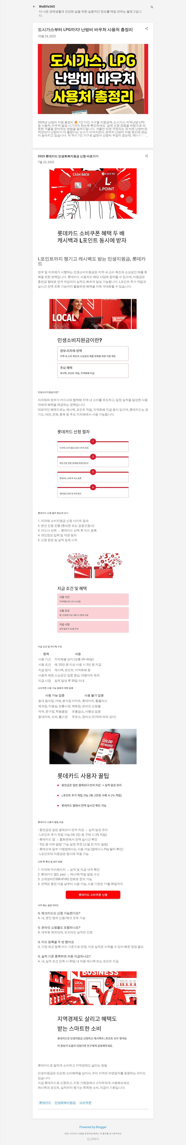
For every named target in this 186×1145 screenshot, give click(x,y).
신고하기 (93, 1139)
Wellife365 (47, 6)
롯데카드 (45, 1102)
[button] (146, 29)
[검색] (152, 7)
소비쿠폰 (85, 1102)
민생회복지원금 (65, 1102)
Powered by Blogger (93, 1127)
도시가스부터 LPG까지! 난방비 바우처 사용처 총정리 (85, 29)
